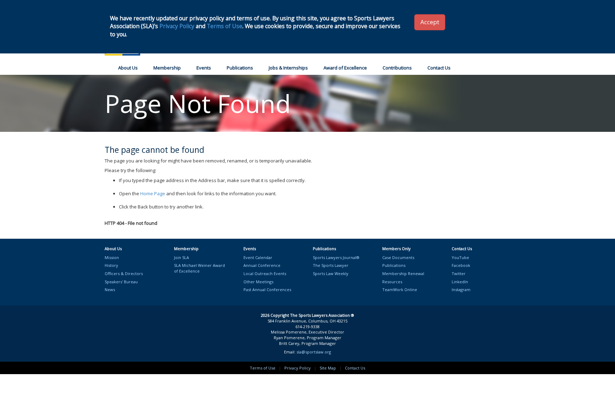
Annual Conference (261, 265)
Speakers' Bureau (121, 281)
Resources (392, 281)
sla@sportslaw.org (313, 352)
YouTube (460, 257)
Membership (167, 67)
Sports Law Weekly (330, 273)
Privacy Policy (297, 368)
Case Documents (398, 257)
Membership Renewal (403, 273)
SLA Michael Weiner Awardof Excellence (199, 268)
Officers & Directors (124, 273)
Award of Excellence (345, 67)
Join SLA (181, 257)
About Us (128, 67)
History (111, 265)
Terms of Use (262, 368)
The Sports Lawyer (330, 265)
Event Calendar (257, 257)
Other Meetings (258, 281)
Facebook (461, 265)
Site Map (328, 368)
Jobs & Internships (288, 67)
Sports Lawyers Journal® (336, 257)
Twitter (459, 273)
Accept (429, 22)
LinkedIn (460, 281)
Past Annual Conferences (267, 289)
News (110, 289)
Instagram (461, 289)
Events (203, 67)
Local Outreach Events (264, 273)
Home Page (152, 193)
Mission (112, 257)
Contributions (397, 67)
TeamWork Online (399, 289)
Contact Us (439, 67)
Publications (240, 67)
